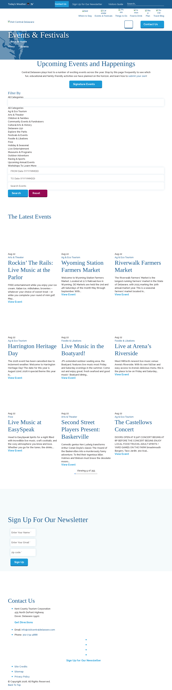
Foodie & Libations (71, 340)
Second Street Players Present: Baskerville (80, 429)
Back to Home (19, 41)
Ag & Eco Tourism (70, 257)
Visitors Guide (115, 4)
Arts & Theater (16, 257)
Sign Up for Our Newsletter (87, 4)
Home (11, 46)
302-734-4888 (30, 634)
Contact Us (61, 4)
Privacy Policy (22, 676)
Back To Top (14, 685)
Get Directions (23, 622)
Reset (36, 193)
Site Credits (20, 666)
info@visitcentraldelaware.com (38, 629)
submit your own (137, 76)
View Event (15, 301)
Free (10, 416)
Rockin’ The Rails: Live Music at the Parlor (30, 269)
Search (16, 193)
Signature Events (84, 84)
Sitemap (19, 671)
